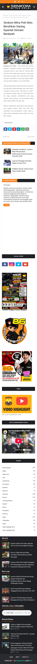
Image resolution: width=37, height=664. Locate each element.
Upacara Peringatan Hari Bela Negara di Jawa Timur (21, 162)
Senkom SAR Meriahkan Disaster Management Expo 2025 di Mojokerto (23, 599)
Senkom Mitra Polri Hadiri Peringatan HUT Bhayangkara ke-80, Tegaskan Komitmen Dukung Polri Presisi (22, 564)
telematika (19, 520)
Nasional (19, 494)
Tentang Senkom (19, 500)
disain (19, 507)
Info (19, 477)
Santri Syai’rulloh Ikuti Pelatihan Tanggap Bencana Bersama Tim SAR (23, 590)
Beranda (6, 15)
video (19, 524)
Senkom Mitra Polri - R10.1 (12, 38)
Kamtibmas (19, 481)
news (19, 517)
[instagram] (22, 1)
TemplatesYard (20, 661)
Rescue (19, 497)
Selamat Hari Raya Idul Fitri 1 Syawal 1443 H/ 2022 (23, 635)
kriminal (19, 514)
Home (11, 657)
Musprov (19, 491)
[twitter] (19, 1)
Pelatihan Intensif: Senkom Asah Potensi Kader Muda (22, 170)
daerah (19, 504)
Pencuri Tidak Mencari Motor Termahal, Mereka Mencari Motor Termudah (21, 555)
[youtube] (25, 264)
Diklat (19, 471)
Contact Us (25, 657)
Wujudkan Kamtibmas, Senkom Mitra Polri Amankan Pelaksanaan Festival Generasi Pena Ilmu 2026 (22, 153)
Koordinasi (19, 484)
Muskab (19, 487)
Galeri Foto (19, 474)
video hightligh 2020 (19, 530)
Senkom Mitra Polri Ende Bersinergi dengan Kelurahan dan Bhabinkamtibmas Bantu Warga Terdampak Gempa (22, 580)
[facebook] (15, 1)
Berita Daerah (13, 15)
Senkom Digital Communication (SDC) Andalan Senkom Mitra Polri (22, 626)
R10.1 (31, 661)
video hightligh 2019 (19, 527)
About (17, 657)
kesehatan (19, 510)
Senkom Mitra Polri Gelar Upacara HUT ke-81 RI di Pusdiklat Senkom (22, 545)
